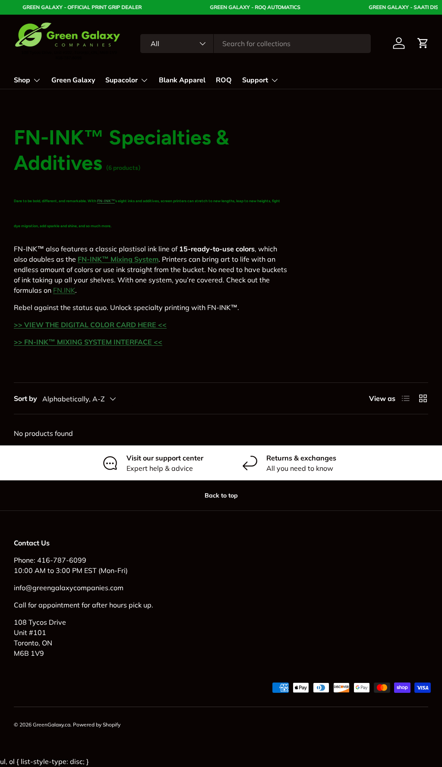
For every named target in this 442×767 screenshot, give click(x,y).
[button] (423, 43)
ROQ (224, 80)
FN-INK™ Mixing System (118, 259)
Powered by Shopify (96, 724)
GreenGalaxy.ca (51, 724)
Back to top (221, 495)
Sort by (25, 398)
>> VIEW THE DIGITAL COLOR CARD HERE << (90, 324)
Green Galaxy (73, 80)
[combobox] (255, 43)
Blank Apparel (182, 80)
